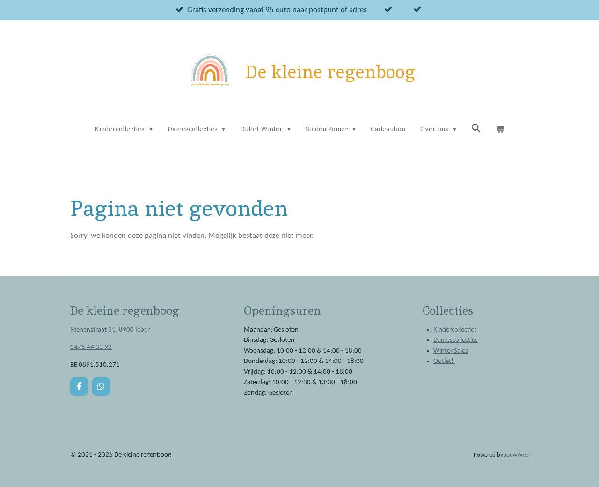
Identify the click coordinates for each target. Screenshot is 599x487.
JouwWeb (516, 455)
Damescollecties (455, 340)
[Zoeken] (476, 128)
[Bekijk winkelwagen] (500, 129)
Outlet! (444, 361)
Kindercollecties (455, 329)
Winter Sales (450, 350)
